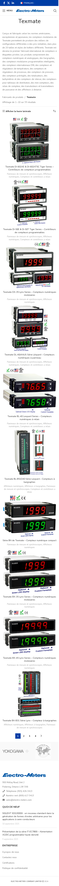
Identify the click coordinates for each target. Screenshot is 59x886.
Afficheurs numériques (14, 486)
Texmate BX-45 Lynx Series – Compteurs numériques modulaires (29, 659)
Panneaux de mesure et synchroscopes (24, 173)
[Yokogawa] (15, 751)
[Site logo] (30, 10)
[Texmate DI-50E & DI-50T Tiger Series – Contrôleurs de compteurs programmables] (29, 202)
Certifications (8, 862)
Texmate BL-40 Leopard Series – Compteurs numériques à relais (30, 418)
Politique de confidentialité (15, 868)
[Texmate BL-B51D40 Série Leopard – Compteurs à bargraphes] (29, 452)
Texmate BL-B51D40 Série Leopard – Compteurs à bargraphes (29, 480)
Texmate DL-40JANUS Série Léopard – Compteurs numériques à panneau (29, 356)
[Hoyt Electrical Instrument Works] (43, 751)
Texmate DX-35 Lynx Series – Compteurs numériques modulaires (29, 294)
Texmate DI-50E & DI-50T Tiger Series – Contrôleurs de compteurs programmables (29, 231)
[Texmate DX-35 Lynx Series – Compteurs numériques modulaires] (29, 265)
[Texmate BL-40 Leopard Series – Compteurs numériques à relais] (29, 390)
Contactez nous (9, 857)
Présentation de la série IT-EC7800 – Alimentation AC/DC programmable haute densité (27, 833)
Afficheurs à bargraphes (35, 486)
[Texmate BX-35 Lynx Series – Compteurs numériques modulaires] (29, 572)
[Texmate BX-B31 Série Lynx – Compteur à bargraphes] (29, 694)
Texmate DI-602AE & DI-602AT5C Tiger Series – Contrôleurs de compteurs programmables (29, 168)
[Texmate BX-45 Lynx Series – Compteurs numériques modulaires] (29, 632)
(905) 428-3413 (24, 791)
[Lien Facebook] (4, 3)
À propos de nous (10, 852)
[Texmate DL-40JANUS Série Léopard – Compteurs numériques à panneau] (29, 328)
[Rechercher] (55, 11)
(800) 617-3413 (26, 795)
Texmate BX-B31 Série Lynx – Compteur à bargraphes (29, 720)
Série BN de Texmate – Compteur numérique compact (29, 540)
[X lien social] (8, 3)
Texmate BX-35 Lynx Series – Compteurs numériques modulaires (29, 598)
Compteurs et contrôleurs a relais (35, 176)
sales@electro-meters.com (19, 799)
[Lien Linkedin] (13, 3)
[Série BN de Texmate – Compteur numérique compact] (29, 516)
